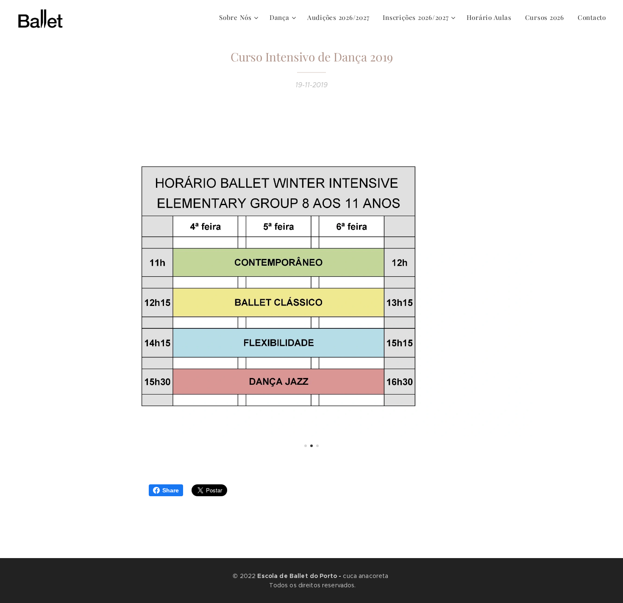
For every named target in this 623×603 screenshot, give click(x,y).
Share (170, 490)
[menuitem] (240, 17)
